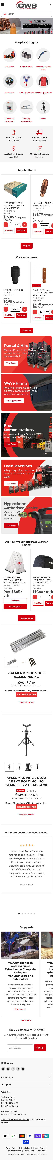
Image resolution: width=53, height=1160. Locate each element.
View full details (26, 702)
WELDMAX (8, 588)
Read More (9, 230)
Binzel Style (37, 211)
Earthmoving (29, 1151)
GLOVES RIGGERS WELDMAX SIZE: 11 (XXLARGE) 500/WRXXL (15, 580)
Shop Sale (26, 330)
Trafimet (6, 298)
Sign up (39, 1047)
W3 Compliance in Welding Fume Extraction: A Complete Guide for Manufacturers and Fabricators (20, 971)
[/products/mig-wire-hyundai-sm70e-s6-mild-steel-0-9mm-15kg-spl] (15, 188)
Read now (19, 1009)
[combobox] (26, 14)
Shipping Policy (38, 1148)
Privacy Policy (11, 1148)
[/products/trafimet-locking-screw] (15, 275)
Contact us (41, 1151)
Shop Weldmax (26, 618)
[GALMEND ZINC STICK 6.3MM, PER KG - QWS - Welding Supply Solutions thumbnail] (11, 662)
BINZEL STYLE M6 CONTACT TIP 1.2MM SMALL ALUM (43, 292)
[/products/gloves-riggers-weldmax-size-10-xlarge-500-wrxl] (15, 563)
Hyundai (7, 214)
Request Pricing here (26, 694)
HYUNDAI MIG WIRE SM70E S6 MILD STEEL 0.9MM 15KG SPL (14, 205)
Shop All (26, 246)
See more (25, 1020)
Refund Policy (24, 1148)
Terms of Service (14, 1151)
